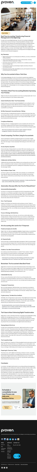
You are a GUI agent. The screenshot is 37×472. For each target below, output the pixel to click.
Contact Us (16, 407)
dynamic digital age (7, 77)
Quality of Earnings (9, 451)
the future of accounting (25, 315)
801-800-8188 (17, 445)
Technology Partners (3, 449)
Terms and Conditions (24, 464)
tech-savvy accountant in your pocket (20, 255)
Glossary (2, 451)
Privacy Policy (17, 464)
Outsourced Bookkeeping (9, 448)
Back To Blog (5, 33)
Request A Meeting (26, 2)
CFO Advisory (9, 445)
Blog (2, 446)
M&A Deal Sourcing (9, 457)
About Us (3, 444)
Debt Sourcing (9, 454)
